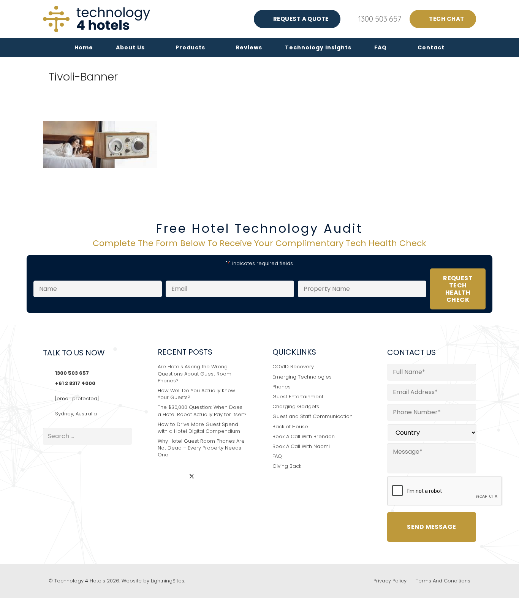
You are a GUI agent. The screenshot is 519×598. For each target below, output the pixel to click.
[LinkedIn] (164, 477)
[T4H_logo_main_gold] (96, 19)
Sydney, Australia (76, 413)
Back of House (290, 426)
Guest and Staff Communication (312, 416)
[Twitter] (191, 477)
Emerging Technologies (302, 376)
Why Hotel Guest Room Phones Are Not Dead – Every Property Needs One (201, 447)
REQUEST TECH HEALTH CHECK (458, 289)
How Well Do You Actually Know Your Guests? (196, 394)
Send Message (431, 526)
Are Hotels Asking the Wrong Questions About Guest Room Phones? (194, 373)
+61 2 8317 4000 (75, 383)
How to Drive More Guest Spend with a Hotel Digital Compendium (199, 428)
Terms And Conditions (443, 580)
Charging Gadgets (295, 406)
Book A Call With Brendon (303, 436)
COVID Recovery (293, 366)
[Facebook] (178, 477)
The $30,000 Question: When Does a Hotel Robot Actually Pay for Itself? (202, 411)
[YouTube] (205, 477)
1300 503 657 (72, 373)
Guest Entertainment (297, 396)
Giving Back (286, 466)
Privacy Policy (390, 580)
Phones (281, 386)
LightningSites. (168, 580)
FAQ (277, 456)
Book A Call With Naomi (301, 446)
